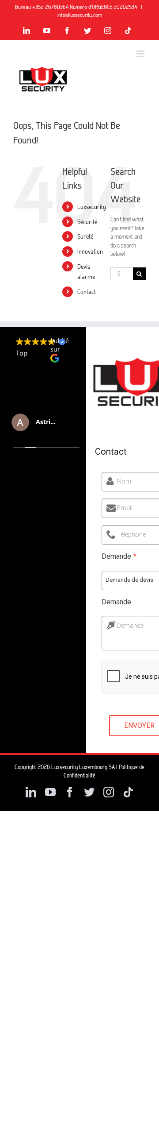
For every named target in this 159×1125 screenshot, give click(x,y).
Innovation (90, 251)
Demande (130, 625)
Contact (86, 291)
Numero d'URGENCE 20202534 (104, 7)
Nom (124, 481)
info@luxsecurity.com (79, 15)
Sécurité (87, 221)
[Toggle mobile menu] (141, 53)
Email (124, 507)
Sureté (85, 236)
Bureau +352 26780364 (42, 7)
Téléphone (131, 534)
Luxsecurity (91, 206)
